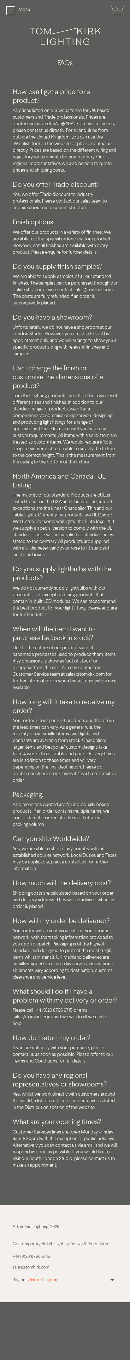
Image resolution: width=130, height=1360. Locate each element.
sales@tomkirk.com (93, 290)
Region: (19, 1280)
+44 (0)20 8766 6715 (31, 1257)
